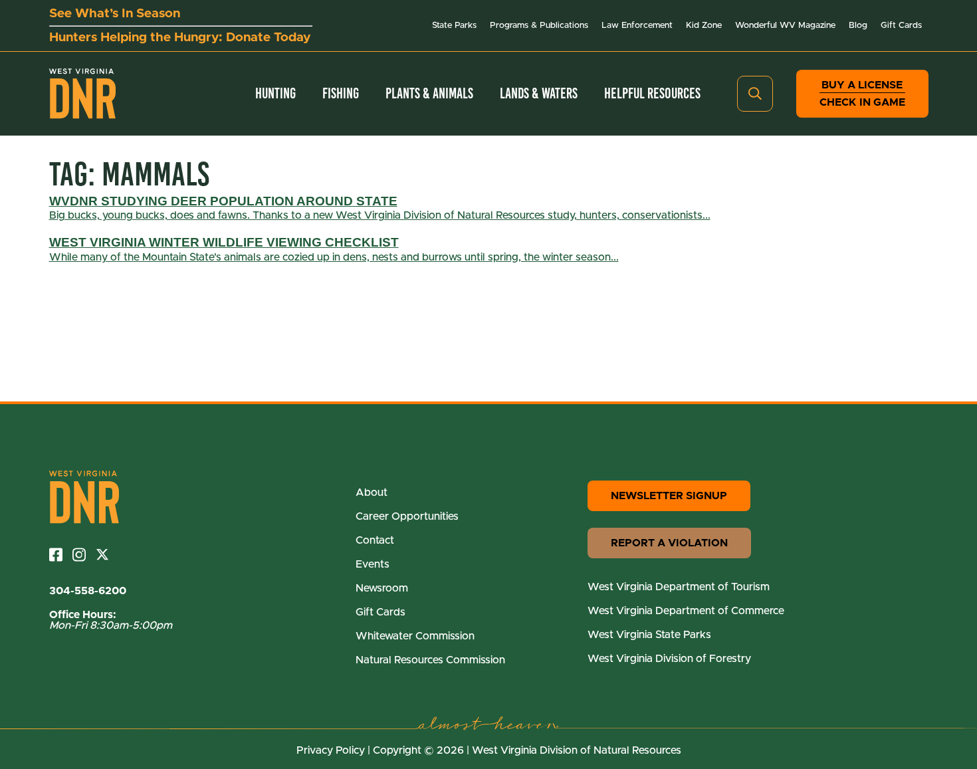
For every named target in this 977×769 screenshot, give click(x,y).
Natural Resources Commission (430, 660)
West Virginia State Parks (649, 634)
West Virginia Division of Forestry (669, 658)
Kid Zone (704, 25)
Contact (375, 540)
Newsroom (382, 588)
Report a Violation (669, 543)
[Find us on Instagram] (84, 554)
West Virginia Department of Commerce (686, 610)
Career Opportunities (407, 516)
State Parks (454, 25)
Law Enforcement (637, 25)
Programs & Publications (539, 25)
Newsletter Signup (669, 496)
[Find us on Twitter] (107, 554)
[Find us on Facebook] (60, 554)
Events (372, 564)
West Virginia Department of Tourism (679, 587)
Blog (858, 25)
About (371, 492)
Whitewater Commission (415, 636)
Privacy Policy (330, 750)
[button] (755, 94)
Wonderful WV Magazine (785, 25)
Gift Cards (901, 25)
